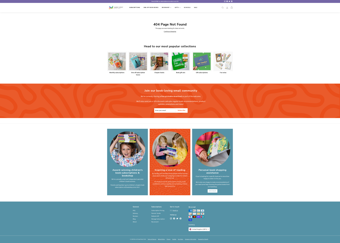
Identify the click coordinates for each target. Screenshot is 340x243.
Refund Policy (161, 239)
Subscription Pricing (157, 210)
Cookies (174, 239)
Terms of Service (152, 239)
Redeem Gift (155, 216)
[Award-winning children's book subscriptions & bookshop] (127, 149)
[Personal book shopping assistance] (212, 149)
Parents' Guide (156, 213)
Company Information (190, 239)
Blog (134, 219)
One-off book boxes (151, 7)
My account (154, 222)
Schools (187, 7)
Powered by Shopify (203, 239)
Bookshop (166, 7)
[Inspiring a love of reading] (170, 149)
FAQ (134, 210)
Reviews (135, 216)
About (135, 222)
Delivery (135, 213)
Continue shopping (170, 31)
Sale (195, 7)
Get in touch (212, 191)
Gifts (177, 7)
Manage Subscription (158, 219)
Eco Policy (180, 239)
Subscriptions (134, 7)
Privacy (169, 239)
